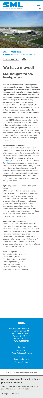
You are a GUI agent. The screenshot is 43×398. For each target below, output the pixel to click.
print (24, 59)
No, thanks (16, 394)
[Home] (13, 5)
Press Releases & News (21, 353)
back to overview (11, 59)
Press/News (16, 52)
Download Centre (21, 359)
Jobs (21, 356)
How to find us (21, 350)
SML (5, 52)
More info (26, 389)
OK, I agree (5, 394)
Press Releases (12, 55)
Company (22, 346)
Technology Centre (10, 161)
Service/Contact (21, 362)
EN (40, 9)
